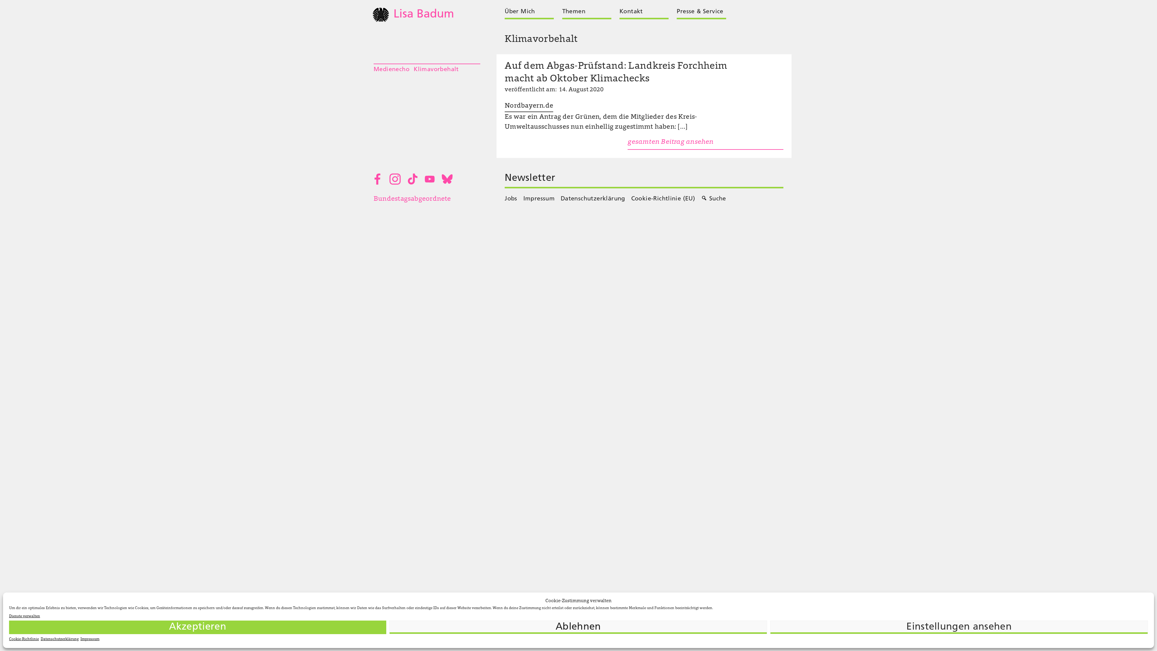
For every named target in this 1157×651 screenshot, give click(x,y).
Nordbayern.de (529, 106)
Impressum (89, 639)
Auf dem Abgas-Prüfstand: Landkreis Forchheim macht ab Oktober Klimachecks (616, 72)
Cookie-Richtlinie (24, 639)
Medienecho (391, 70)
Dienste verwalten (24, 616)
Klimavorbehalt (436, 70)
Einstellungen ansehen (959, 627)
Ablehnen (578, 627)
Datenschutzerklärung (60, 639)
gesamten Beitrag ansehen (670, 142)
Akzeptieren (197, 627)
